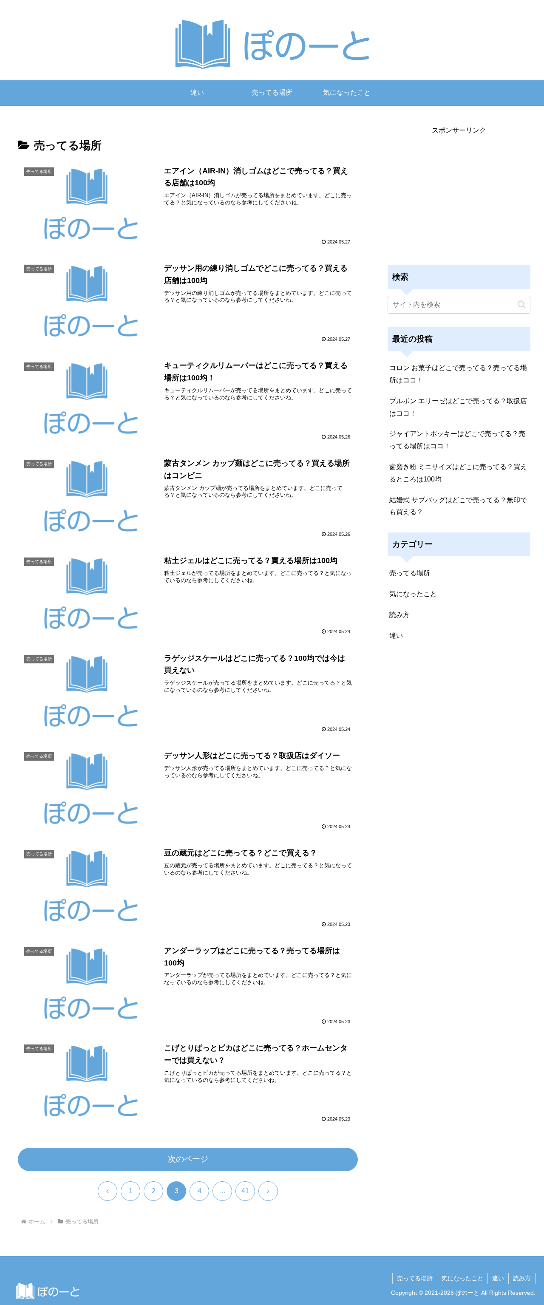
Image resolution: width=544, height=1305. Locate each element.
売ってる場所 (415, 1278)
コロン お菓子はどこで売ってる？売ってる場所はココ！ (458, 374)
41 (245, 1191)
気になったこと (462, 1278)
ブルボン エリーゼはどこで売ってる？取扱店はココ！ (458, 407)
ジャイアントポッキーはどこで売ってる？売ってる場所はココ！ (457, 440)
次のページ (188, 1159)
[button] (521, 304)
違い (498, 1278)
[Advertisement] (459, 196)
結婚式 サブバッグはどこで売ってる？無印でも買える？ (458, 506)
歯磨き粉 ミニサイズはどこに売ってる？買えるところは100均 (458, 473)
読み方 (522, 1278)
